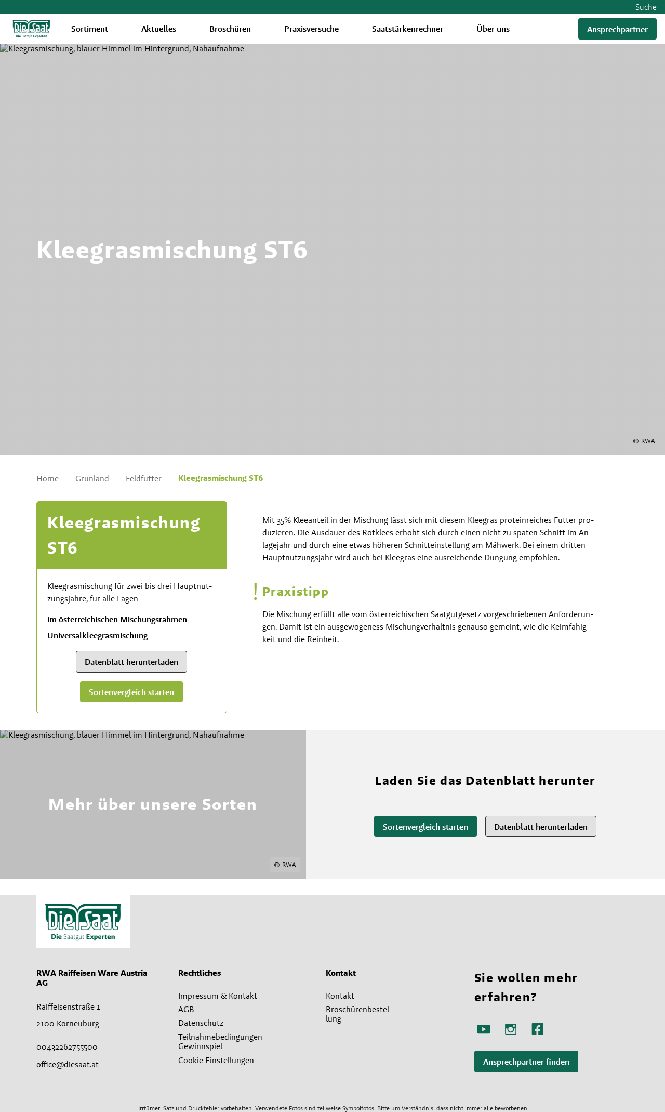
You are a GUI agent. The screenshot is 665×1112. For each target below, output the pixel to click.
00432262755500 (67, 1046)
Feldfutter (144, 478)
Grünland (92, 478)
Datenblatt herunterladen (131, 662)
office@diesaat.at (67, 1064)
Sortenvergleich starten (131, 692)
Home (47, 478)
